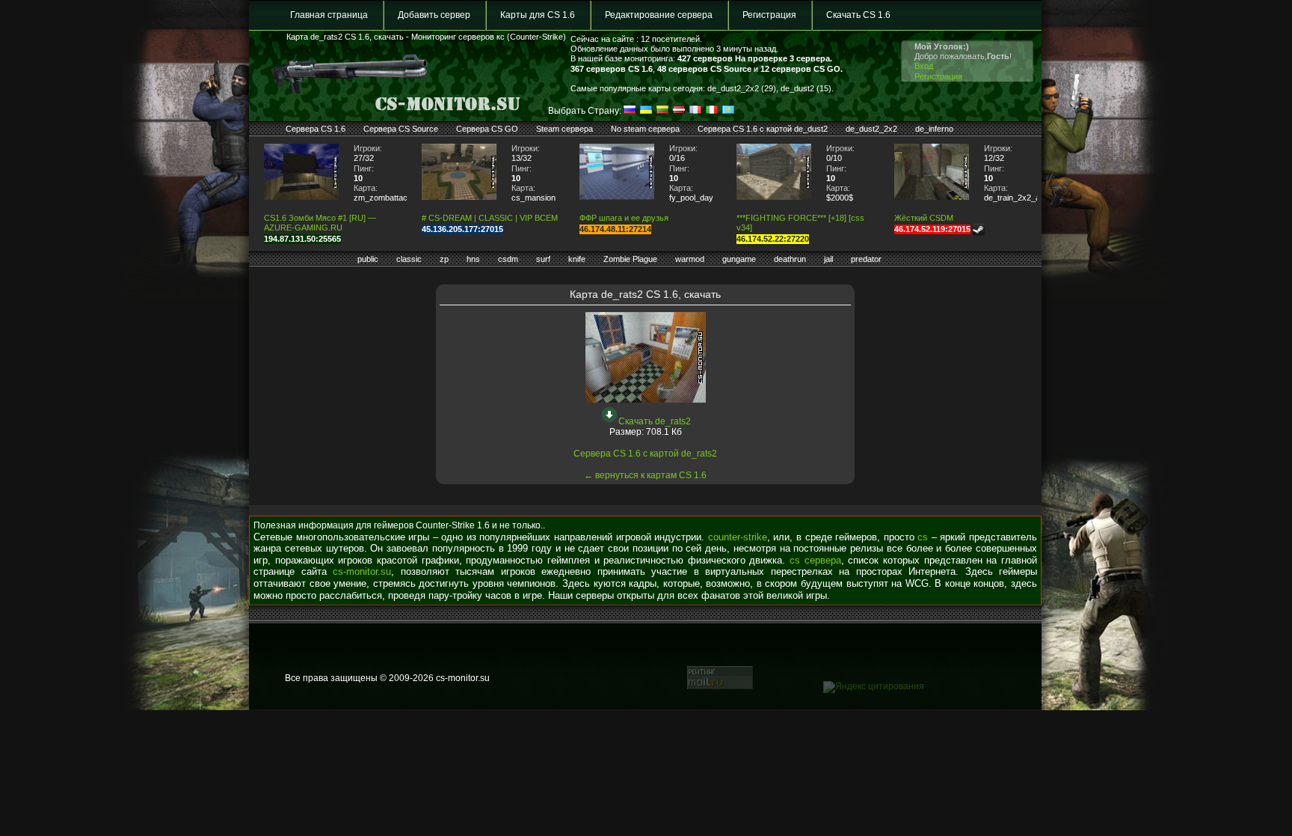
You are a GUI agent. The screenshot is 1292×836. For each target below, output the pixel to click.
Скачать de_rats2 (654, 421)
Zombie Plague (630, 258)
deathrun (790, 258)
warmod (689, 258)
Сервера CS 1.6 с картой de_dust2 (763, 128)
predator (866, 258)
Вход (923, 65)
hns (473, 258)
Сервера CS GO (487, 128)
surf (543, 258)
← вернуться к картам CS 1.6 (645, 475)
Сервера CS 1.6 (315, 128)
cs (922, 537)
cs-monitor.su (362, 571)
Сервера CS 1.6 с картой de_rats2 (645, 453)
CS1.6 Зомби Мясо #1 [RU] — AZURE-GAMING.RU (320, 222)
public (367, 258)
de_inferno (934, 128)
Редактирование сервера (659, 15)
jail (828, 258)
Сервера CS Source (400, 128)
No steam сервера (645, 128)
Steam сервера (564, 128)
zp (444, 258)
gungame (739, 258)
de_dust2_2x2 (871, 128)
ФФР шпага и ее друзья (623, 217)
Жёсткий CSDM (923, 217)
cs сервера (815, 560)
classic (409, 258)
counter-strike (737, 537)
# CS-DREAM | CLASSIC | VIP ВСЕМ (490, 217)
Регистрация (769, 15)
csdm (508, 258)
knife (576, 258)
